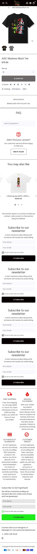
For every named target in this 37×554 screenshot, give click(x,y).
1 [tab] (15, 205)
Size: (4, 68)
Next (33, 28)
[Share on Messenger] (29, 84)
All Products (16, 89)
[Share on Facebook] (10, 84)
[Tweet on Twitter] (14, 84)
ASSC (24, 89)
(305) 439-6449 (9, 534)
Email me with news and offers (14, 252)
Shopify (32, 546)
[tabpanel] (18, 186)
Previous (4, 186)
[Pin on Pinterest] (18, 84)
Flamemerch (18, 546)
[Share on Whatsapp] (21, 84)
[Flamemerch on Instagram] (2, 538)
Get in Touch (18, 152)
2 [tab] (18, 205)
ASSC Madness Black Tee (20, 7)
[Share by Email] (25, 84)
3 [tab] (22, 205)
